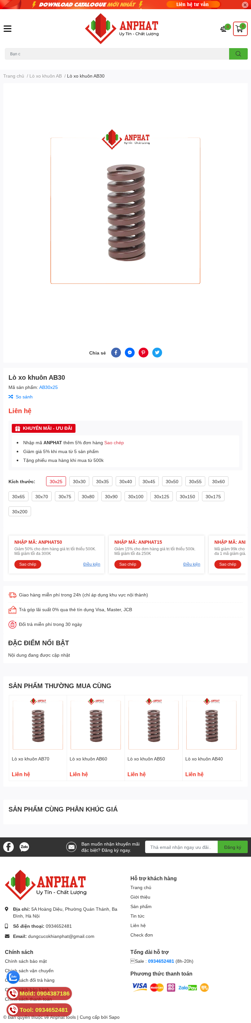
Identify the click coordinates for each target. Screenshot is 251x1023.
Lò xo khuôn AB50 (146, 758)
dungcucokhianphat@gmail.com (61, 936)
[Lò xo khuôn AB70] (38, 724)
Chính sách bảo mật (26, 961)
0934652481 (59, 926)
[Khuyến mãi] (125, 4)
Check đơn (141, 935)
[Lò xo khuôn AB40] (211, 724)
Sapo (114, 1017)
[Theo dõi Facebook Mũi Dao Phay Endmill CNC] (8, 846)
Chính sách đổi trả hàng (30, 980)
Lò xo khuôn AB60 (88, 758)
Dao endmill (15, 63)
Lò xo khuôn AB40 (204, 758)
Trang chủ (140, 887)
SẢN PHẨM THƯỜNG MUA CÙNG (59, 685)
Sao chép (114, 442)
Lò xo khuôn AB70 (30, 758)
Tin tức (137, 916)
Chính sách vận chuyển (29, 970)
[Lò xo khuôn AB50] (153, 724)
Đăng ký (232, 847)
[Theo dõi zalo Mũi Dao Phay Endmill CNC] (24, 846)
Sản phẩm (141, 906)
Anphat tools (63, 1017)
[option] (125, 207)
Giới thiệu (140, 897)
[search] (238, 54)
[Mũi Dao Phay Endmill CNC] (125, 28)
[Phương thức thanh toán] (170, 987)
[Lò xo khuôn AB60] (96, 724)
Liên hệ (138, 925)
